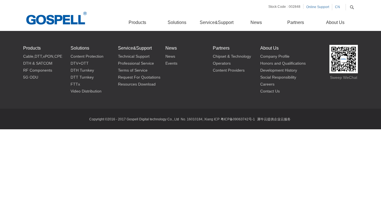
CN (337, 7)
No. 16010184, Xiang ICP (200, 119)
